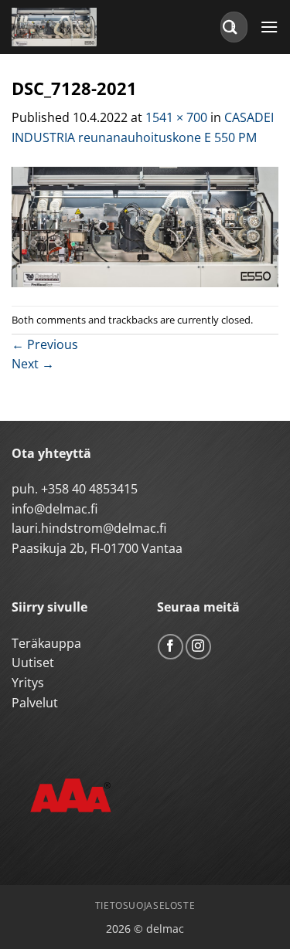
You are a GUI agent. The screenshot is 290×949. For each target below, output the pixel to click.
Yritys (28, 682)
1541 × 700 (176, 117)
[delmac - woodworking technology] (81, 27)
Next (33, 363)
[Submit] (230, 27)
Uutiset (33, 662)
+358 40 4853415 (89, 488)
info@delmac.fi (54, 508)
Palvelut (35, 702)
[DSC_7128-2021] (145, 225)
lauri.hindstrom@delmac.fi (89, 528)
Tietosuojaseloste (145, 905)
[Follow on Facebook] (170, 646)
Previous (45, 344)
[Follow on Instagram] (198, 646)
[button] (269, 27)
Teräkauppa (46, 643)
